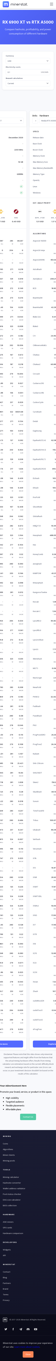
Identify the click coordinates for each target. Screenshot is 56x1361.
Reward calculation (14, 78)
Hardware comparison (13, 1233)
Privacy (6, 1300)
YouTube (28, 1329)
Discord (35, 1329)
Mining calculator (11, 1177)
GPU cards (7, 1227)
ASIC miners (8, 1222)
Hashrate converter (12, 1183)
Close (28, 1354)
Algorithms (8, 1149)
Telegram (21, 1329)
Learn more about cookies (27, 1347)
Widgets (7, 1250)
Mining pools (9, 1161)
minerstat (15, 4)
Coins (5, 1143)
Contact (6, 1272)
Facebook (13, 1329)
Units (34, 116)
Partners (7, 1283)
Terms (5, 1294)
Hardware (44, 116)
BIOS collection (10, 1205)
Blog (5, 1277)
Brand (5, 1289)
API (4, 1255)
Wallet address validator (14, 1188)
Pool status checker (12, 1194)
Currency (10, 56)
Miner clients (9, 1155)
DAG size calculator (12, 1200)
